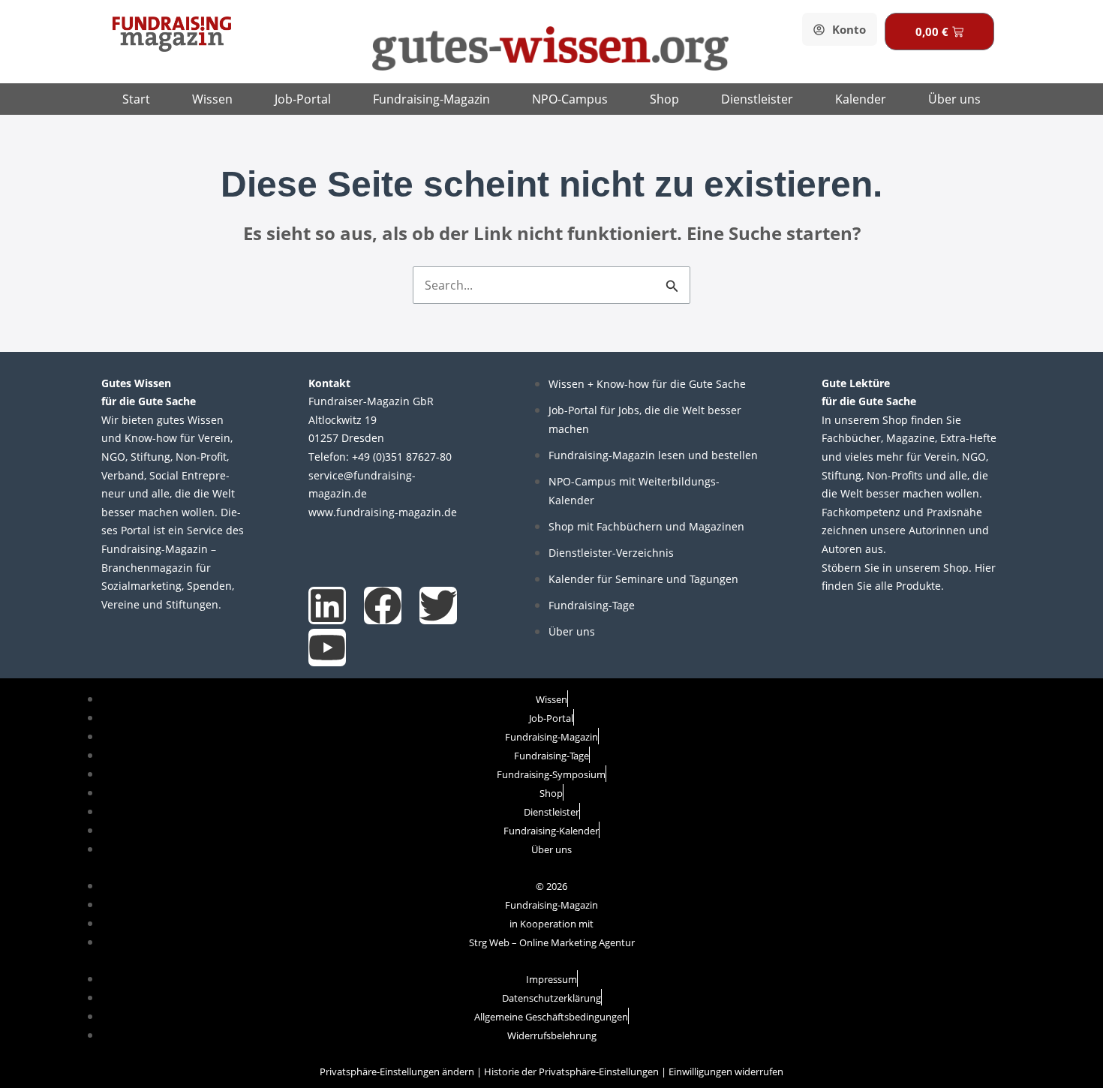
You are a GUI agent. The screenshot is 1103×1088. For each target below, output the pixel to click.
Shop (664, 99)
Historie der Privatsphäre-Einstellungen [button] (571, 1071)
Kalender (860, 99)
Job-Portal (303, 99)
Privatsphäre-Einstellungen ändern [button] (397, 1071)
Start (136, 99)
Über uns (954, 99)
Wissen (212, 99)
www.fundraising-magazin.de (382, 512)
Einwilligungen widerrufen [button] (726, 1071)
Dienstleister (757, 99)
